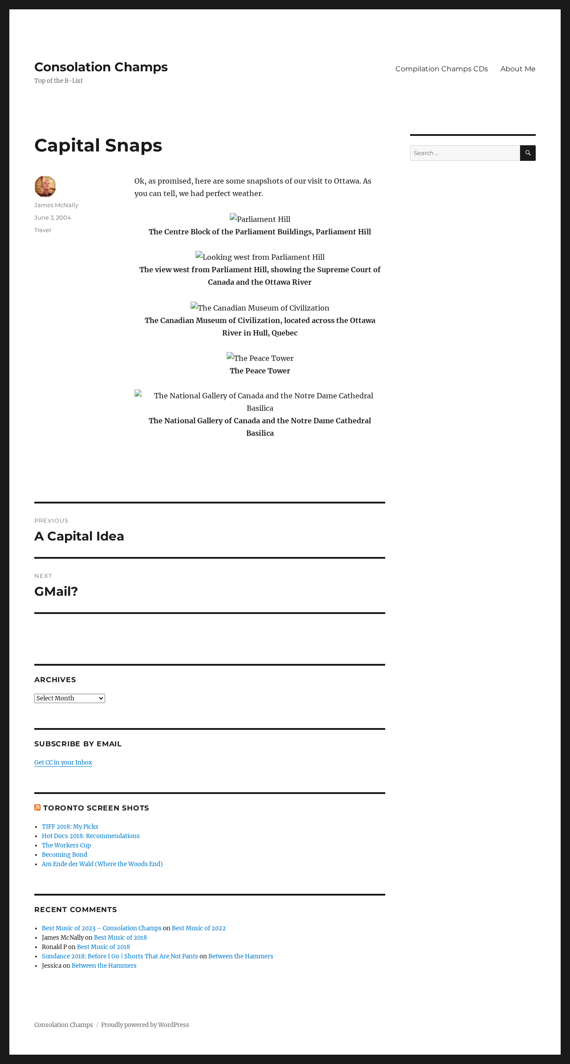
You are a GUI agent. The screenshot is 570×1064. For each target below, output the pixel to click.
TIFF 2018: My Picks (70, 827)
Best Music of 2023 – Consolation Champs (102, 928)
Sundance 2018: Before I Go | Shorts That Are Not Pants (120, 956)
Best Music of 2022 (199, 928)
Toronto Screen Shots (96, 808)
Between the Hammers (240, 956)
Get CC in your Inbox (63, 762)
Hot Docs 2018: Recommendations (91, 836)
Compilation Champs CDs (441, 69)
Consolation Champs (101, 66)
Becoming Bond (64, 855)
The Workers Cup (66, 845)
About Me (518, 69)
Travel (42, 229)
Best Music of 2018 (120, 937)
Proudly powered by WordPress (145, 1025)
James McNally (56, 205)
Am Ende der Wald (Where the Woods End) (102, 864)
